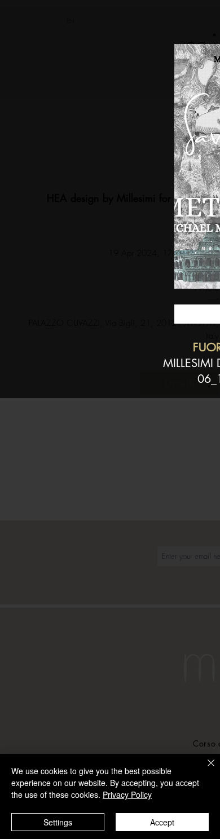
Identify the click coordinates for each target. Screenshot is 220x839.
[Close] (204, 769)
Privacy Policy (127, 794)
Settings (57, 822)
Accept (162, 822)
